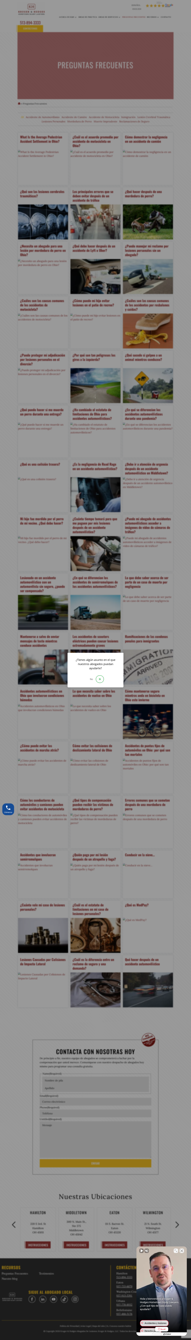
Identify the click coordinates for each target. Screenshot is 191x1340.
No (91, 679)
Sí (100, 679)
